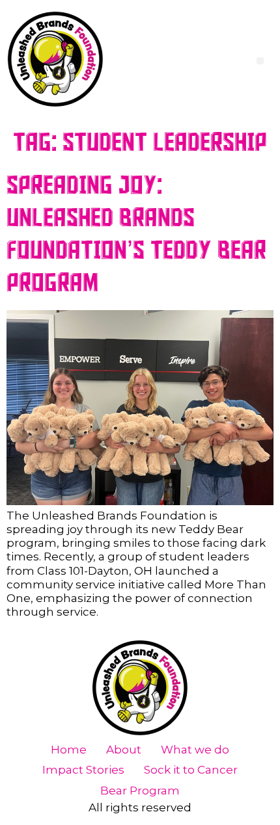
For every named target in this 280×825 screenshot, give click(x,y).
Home (69, 749)
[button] (260, 60)
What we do (195, 749)
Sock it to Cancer (191, 769)
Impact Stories (83, 769)
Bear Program (140, 790)
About (123, 749)
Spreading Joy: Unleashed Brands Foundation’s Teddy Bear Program (136, 234)
